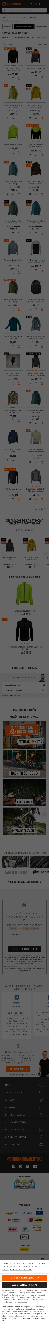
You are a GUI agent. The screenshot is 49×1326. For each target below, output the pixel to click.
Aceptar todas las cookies (23, 1277)
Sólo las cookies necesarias (24, 1284)
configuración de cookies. (17, 1269)
